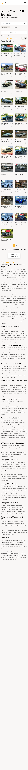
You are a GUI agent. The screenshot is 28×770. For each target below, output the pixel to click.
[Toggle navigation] (25, 2)
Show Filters (15, 32)
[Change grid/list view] (22, 38)
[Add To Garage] (11, 57)
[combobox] (14, 23)
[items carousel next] (24, 49)
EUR (17, 38)
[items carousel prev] (2, 49)
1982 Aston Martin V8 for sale (14, 255)
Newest (10, 38)
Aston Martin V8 (5, 27)
